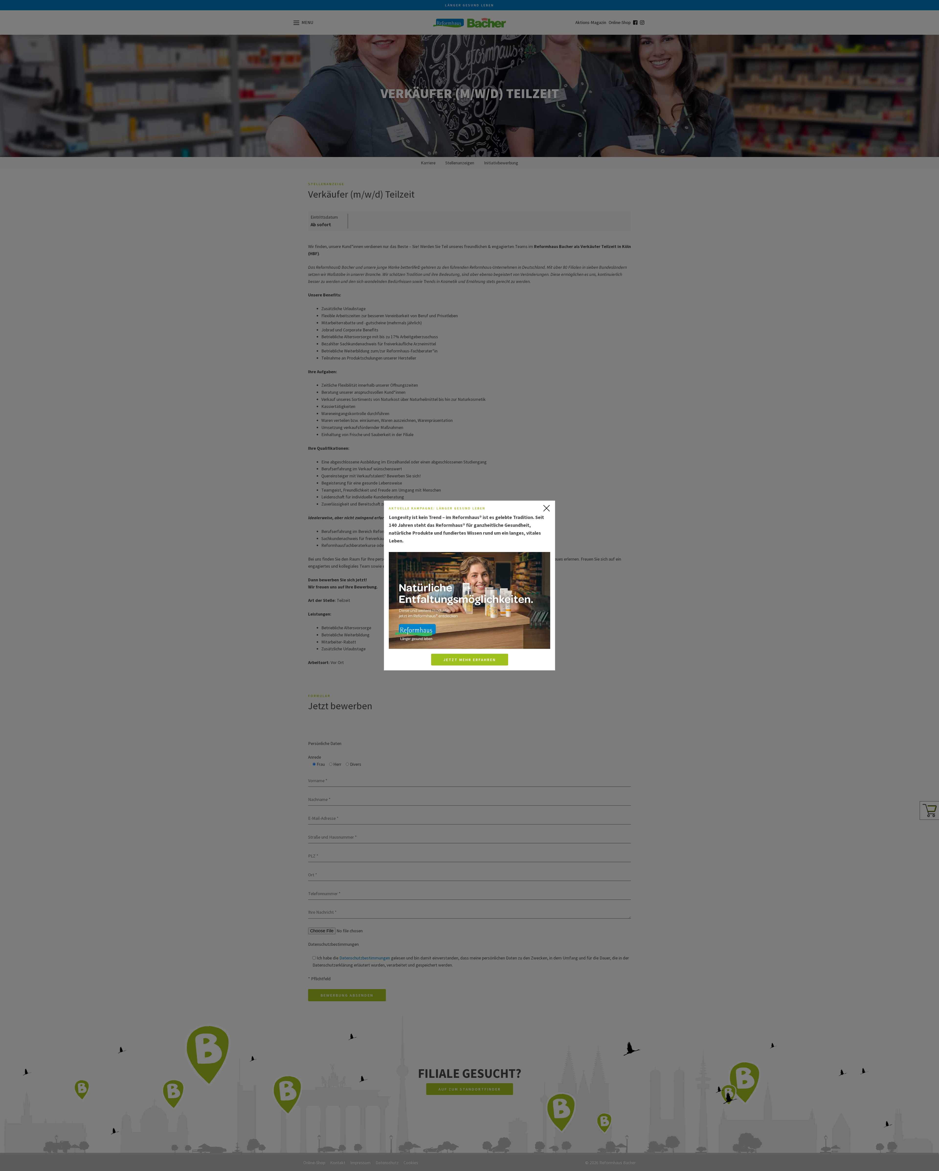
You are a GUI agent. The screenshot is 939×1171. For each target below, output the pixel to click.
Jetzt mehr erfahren (469, 659)
